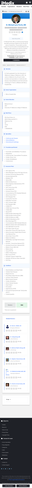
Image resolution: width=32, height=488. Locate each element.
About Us (4, 427)
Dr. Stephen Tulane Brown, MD (17, 359)
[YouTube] (9, 468)
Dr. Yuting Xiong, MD (15, 336)
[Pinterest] (11, 468)
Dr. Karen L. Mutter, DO (15, 325)
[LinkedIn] (5, 468)
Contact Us (4, 462)
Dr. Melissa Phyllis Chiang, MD (17, 347)
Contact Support (5, 465)
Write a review (23, 485)
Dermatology (13, 350)
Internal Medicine (22, 27)
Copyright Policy (5, 435)
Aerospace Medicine (15, 373)
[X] (7, 468)
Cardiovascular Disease (11, 27)
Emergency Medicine (14, 327)
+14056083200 (16, 60)
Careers (4, 424)
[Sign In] (26, 2)
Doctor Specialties (6, 442)
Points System (5, 452)
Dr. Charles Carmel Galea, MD (17, 383)
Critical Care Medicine (15, 361)
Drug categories (5, 444)
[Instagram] (3, 468)
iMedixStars (4, 455)
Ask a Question (9, 485)
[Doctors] (7, 3)
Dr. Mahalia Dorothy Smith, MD (17, 371)
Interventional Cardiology (16, 29)
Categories (4, 447)
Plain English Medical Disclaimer (17, 479)
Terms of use (5, 429)
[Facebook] (1, 468)
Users (3, 450)
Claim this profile (16, 38)
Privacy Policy (5, 432)
